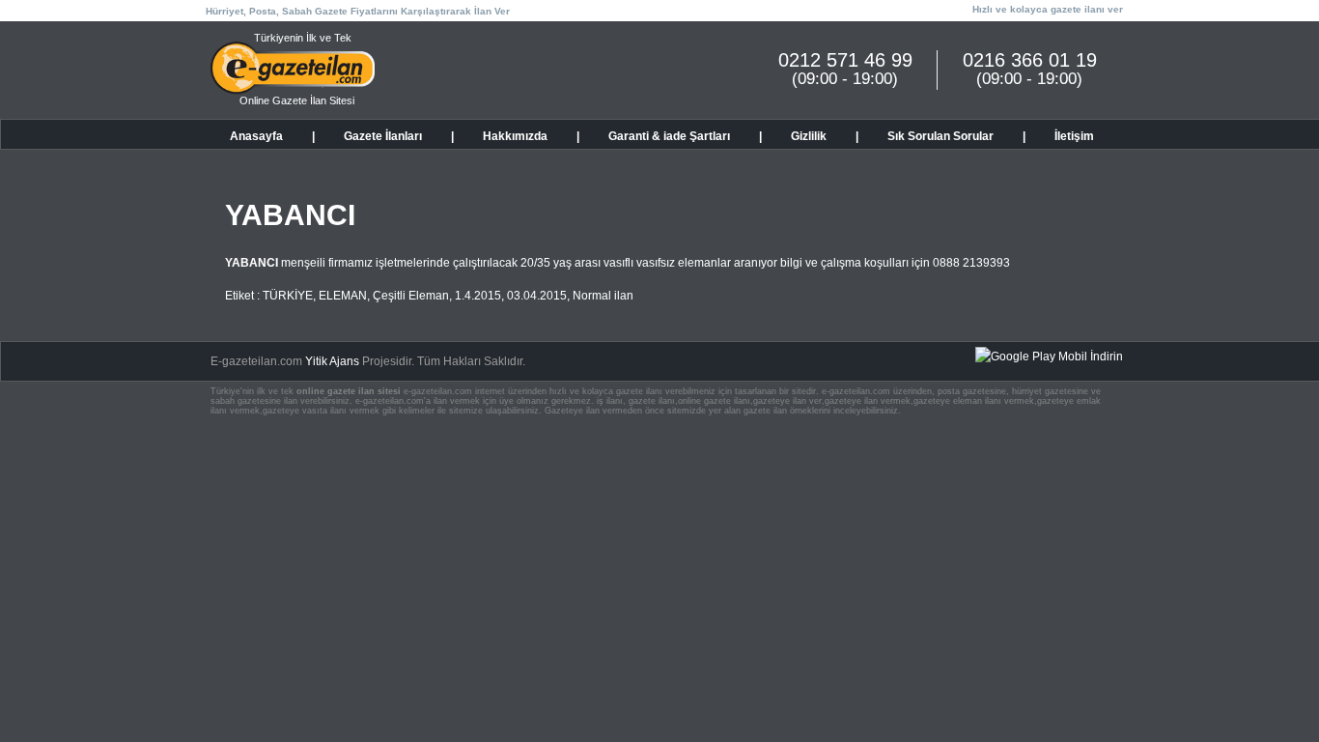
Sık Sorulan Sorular (940, 136)
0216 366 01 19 (1030, 60)
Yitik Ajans (332, 361)
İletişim (1074, 136)
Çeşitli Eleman (411, 295)
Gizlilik (809, 136)
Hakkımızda (515, 136)
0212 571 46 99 (845, 60)
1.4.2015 (478, 295)
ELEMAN (343, 295)
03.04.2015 (537, 295)
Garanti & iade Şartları (669, 136)
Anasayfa (256, 136)
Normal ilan (603, 295)
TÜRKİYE (288, 295)
